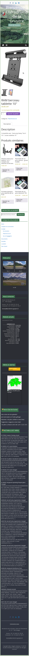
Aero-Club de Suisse (10, 410)
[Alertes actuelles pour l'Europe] (14, 390)
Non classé (4, 246)
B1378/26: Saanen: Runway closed (10, 435)
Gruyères (11, 369)
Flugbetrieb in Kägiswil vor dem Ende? (11, 422)
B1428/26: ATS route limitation (9, 446)
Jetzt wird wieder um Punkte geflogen (11, 417)
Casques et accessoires (7, 226)
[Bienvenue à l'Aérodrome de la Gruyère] (3, 45)
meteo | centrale (13, 368)
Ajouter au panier (13, 114)
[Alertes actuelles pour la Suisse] (14, 376)
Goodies (3, 241)
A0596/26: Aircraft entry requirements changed (13, 500)
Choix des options (19, 168)
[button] (25, 52)
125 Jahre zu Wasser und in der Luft (10, 424)
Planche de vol (12, 119)
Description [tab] (7, 124)
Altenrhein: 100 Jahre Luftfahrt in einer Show (12, 419)
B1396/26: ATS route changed (9, 470)
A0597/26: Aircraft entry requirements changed (13, 521)
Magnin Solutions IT (16, 646)
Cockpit (3, 229)
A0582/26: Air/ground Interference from (11, 568)
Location (3, 244)
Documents (4, 239)
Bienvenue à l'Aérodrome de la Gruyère (17, 14)
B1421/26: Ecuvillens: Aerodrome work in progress (14, 459)
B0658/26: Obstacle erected (8, 589)
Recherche (21, 214)
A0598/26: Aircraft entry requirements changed (13, 545)
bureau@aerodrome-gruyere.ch (10, 308)
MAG (9, 646)
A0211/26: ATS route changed (9, 602)
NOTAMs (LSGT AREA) (11, 430)
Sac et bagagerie (7, 236)
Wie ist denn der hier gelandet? (9, 414)
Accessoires (6, 231)
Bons (2, 224)
